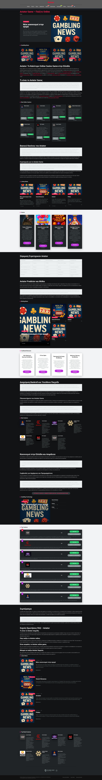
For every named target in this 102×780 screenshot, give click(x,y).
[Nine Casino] (22, 107)
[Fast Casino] (54, 107)
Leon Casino (58, 124)
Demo (37, 6)
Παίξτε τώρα (69, 6)
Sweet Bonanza (40, 196)
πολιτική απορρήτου (59, 96)
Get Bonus (27, 371)
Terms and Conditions (66, 777)
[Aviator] (51, 2)
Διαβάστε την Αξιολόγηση (24, 118)
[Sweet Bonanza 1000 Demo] (43, 220)
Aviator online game (36, 73)
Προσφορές (59, 6)
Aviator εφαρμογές (51, 73)
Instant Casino (27, 124)
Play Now (30, 117)
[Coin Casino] (38, 107)
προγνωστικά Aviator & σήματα (64, 73)
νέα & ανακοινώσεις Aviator (53, 97)
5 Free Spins (43, 355)
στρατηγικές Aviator (56, 74)
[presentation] (76, 39)
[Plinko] (75, 189)
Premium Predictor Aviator (25, 74)
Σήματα (47, 6)
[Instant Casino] (22, 126)
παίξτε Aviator (78, 74)
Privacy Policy (73, 777)
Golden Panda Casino (76, 105)
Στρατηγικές (52, 6)
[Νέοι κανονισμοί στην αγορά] (66, 28)
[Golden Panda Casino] (70, 107)
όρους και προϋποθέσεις (24, 97)
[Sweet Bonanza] (43, 189)
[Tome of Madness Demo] (27, 220)
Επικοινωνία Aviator (79, 777)
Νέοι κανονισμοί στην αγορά (33, 25)
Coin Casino (42, 105)
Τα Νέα (64, 6)
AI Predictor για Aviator (67, 71)
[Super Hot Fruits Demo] (59, 220)
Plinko (69, 196)
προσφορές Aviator (70, 74)
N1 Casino (42, 124)
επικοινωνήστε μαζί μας (44, 96)
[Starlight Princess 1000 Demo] (75, 220)
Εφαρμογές (42, 6)
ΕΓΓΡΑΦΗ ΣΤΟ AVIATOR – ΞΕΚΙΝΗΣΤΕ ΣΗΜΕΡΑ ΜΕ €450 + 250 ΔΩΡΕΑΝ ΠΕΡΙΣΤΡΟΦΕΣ (51, 493)
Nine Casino (26, 105)
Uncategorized (55, 317)
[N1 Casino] (38, 126)
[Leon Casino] (54, 126)
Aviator (28, 6)
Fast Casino (58, 105)
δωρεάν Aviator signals (37, 74)
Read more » (38, 670)
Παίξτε (32, 6)
